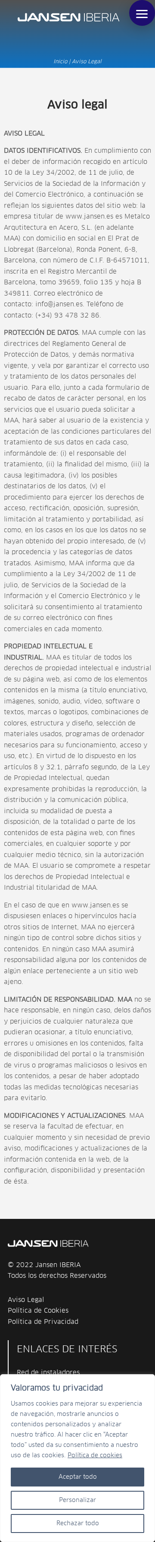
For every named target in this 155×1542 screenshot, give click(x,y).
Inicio (60, 62)
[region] (77, 1458)
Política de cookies (95, 1456)
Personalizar (77, 1500)
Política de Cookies (38, 1311)
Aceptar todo (78, 1477)
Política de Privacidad (43, 1322)
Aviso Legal (26, 1300)
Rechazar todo (77, 1523)
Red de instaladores (48, 1372)
